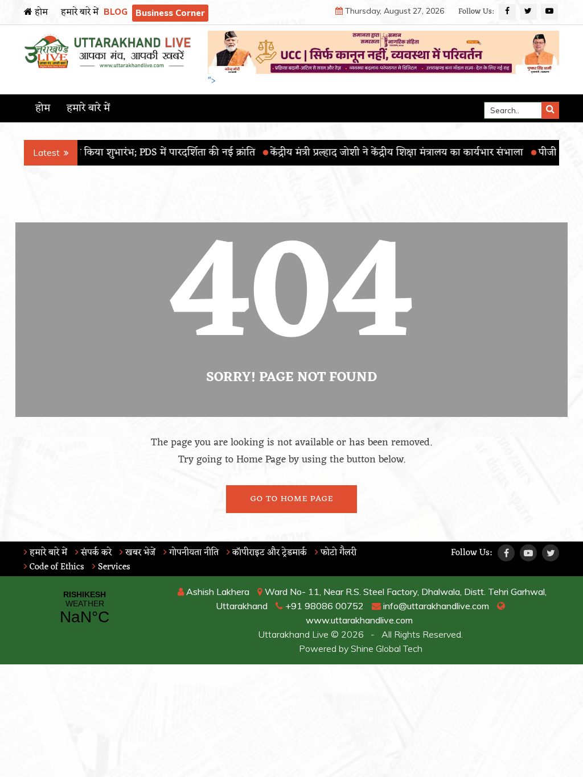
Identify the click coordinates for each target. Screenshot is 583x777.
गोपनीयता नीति (193, 553)
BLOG (116, 11)
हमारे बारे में (79, 12)
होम (40, 12)
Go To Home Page (292, 499)
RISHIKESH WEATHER (84, 608)
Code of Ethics (55, 567)
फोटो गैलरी (337, 553)
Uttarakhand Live (293, 634)
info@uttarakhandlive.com (435, 605)
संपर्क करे (95, 553)
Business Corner (170, 12)
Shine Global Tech (386, 648)
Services (113, 567)
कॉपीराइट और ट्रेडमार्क (268, 553)
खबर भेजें (139, 553)
